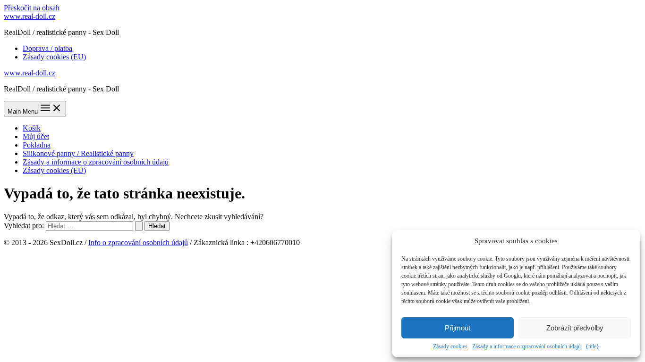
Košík (32, 128)
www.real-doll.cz (29, 16)
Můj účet (36, 136)
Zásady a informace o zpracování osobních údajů (526, 346)
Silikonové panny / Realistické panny (78, 153)
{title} (592, 346)
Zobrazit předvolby (574, 328)
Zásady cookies (450, 346)
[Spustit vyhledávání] (139, 226)
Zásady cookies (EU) (54, 57)
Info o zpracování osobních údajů (138, 243)
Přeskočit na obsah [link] (31, 8)
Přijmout (457, 328)
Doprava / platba (47, 48)
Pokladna (37, 145)
